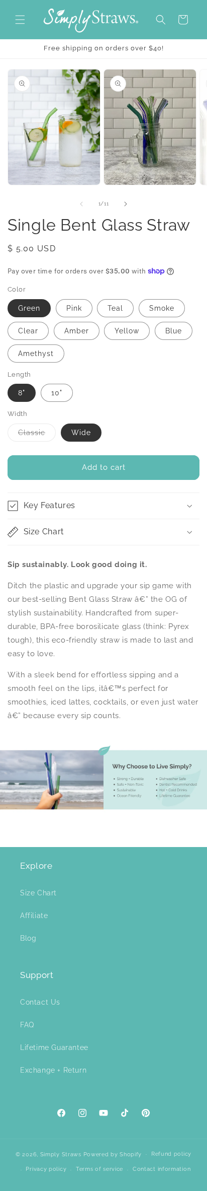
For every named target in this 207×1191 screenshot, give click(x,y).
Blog (28, 938)
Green (29, 308)
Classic (37, 435)
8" (21, 393)
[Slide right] (126, 204)
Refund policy (171, 1154)
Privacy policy (46, 1169)
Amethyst (36, 353)
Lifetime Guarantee (54, 1047)
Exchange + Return (53, 1070)
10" (56, 393)
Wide (81, 433)
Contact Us (40, 1002)
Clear (28, 331)
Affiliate (34, 916)
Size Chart (38, 893)
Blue (173, 331)
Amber (76, 331)
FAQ (27, 1025)
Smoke (161, 308)
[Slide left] (81, 204)
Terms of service (99, 1169)
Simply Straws (61, 1154)
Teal (115, 308)
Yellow (127, 331)
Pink (74, 308)
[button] (20, 20)
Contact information (161, 1169)
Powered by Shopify (112, 1154)
